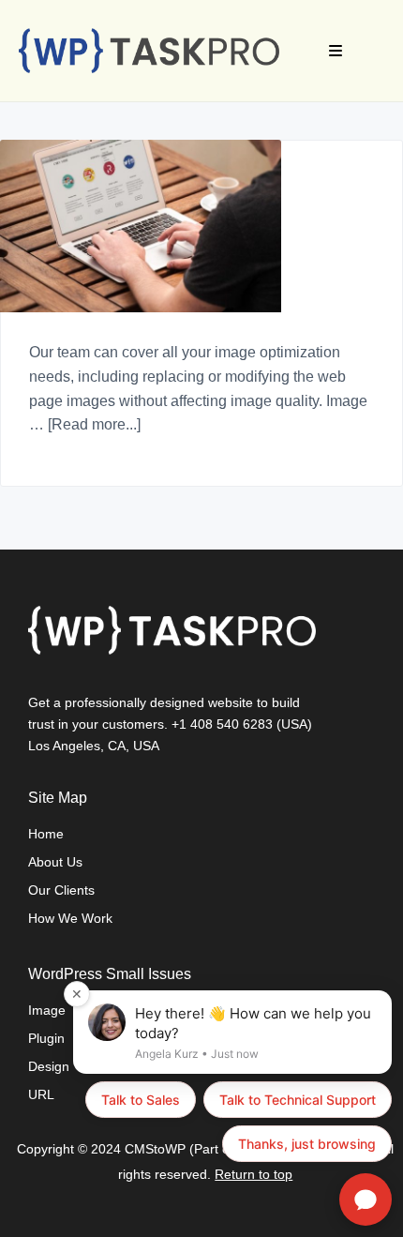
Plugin (46, 1038)
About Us (55, 861)
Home (46, 833)
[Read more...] (94, 424)
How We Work (70, 918)
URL (41, 1094)
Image (47, 1010)
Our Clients (61, 890)
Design (48, 1066)
